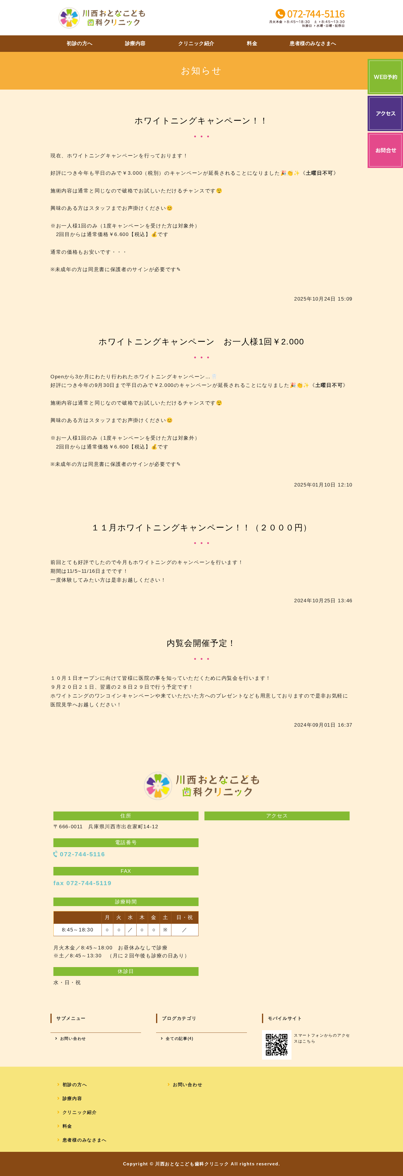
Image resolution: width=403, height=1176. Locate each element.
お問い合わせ (73, 1038)
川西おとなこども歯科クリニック (192, 1163)
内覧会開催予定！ (201, 643)
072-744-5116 (82, 854)
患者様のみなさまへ (313, 43)
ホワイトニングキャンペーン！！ (201, 120)
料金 (252, 43)
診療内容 (135, 43)
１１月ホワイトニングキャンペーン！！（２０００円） (201, 527)
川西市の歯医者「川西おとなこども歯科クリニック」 (102, 17)
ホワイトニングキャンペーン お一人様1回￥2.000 (201, 341)
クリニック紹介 (196, 43)
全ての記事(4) (180, 1038)
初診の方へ (80, 43)
